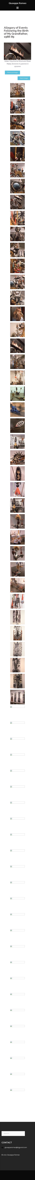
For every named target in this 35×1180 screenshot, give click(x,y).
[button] (12, 72)
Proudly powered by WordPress (12, 1173)
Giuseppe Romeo (17, 3)
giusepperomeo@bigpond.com (16, 1147)
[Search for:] (13, 1133)
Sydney (4, 1177)
